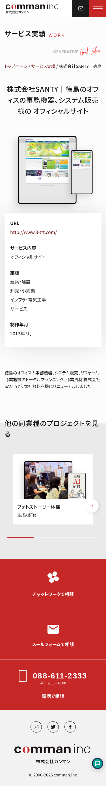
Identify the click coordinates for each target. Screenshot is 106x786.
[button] (92, 506)
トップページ (16, 66)
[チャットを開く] (97, 763)
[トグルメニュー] (98, 8)
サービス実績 (43, 66)
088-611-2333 (60, 675)
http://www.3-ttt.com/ (33, 232)
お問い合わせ (80, 8)
